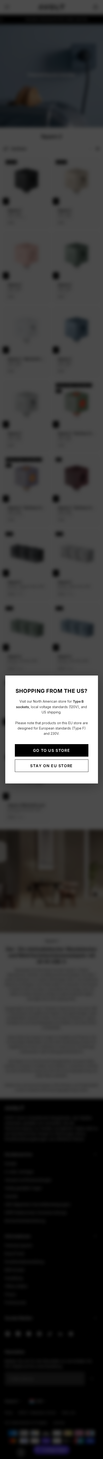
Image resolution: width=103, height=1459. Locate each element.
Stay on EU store (51, 765)
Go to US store (51, 750)
